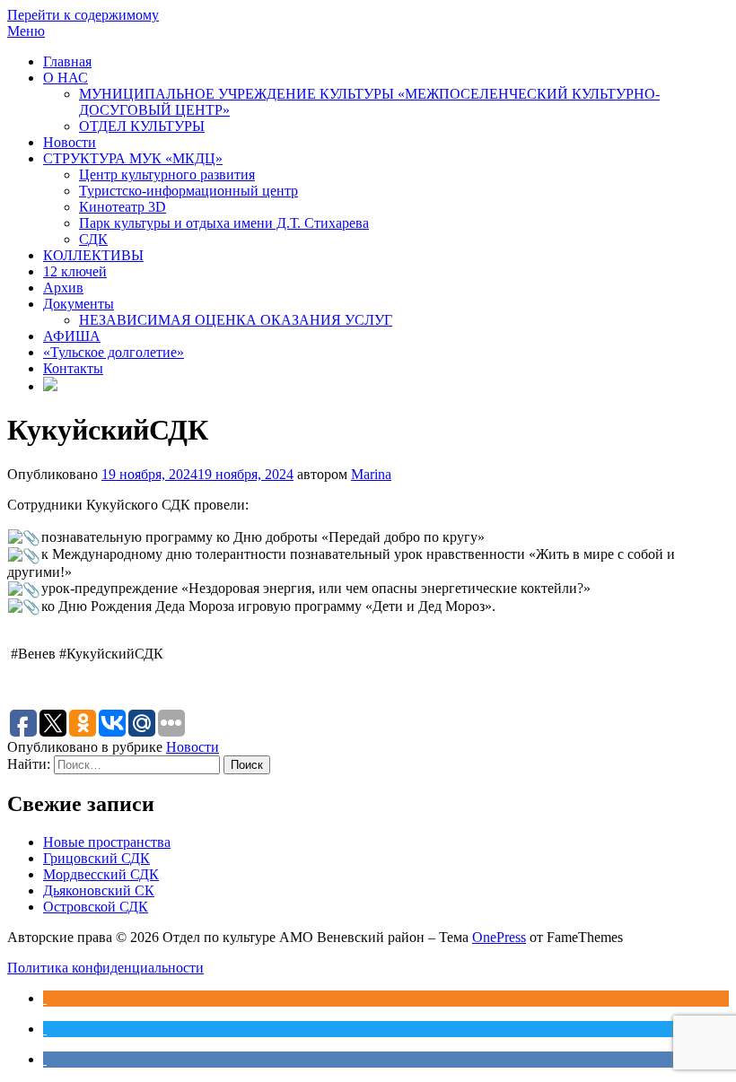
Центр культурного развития (167, 174)
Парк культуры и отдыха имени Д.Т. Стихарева (224, 223)
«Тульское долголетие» (113, 352)
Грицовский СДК (96, 858)
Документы (78, 303)
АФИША (72, 336)
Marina (371, 474)
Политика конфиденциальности (105, 967)
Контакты (73, 368)
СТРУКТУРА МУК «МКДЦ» (133, 158)
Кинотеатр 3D (122, 206)
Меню (26, 31)
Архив (63, 287)
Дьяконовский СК (98, 890)
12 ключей (75, 271)
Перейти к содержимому (83, 14)
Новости (69, 142)
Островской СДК (95, 906)
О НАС (65, 77)
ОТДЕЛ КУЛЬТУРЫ (142, 126)
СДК (93, 239)
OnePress (499, 937)
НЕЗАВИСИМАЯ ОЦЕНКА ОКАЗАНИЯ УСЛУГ (235, 319)
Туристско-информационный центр (188, 190)
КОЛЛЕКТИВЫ (93, 255)
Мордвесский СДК (101, 874)
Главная (67, 61)
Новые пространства (107, 842)
